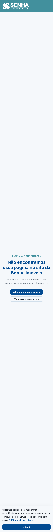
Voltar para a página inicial (26, 292)
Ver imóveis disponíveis (26, 299)
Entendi (26, 527)
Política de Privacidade (21, 520)
